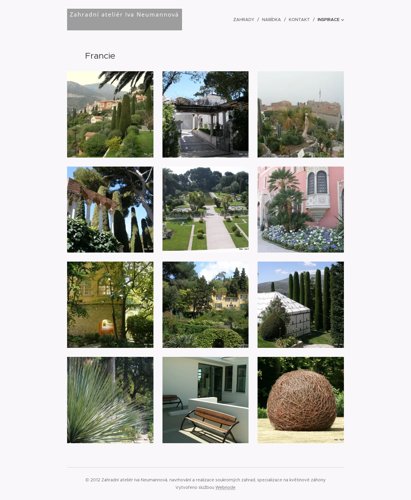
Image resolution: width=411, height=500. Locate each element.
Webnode (225, 487)
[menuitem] (245, 19)
